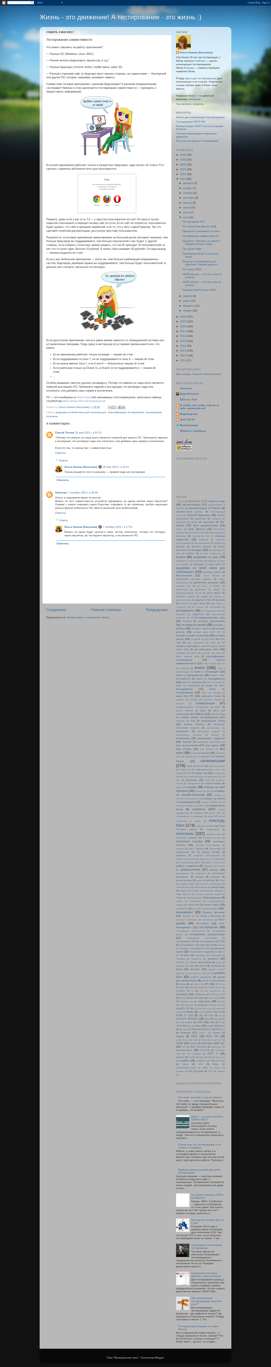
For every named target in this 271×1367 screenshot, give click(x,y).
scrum (179, 1040)
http (201, 1015)
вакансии (203, 539)
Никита (179, 773)
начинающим (153, 412)
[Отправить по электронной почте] (110, 407)
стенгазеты (182, 908)
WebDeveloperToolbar (186, 1068)
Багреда (189, 67)
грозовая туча (183, 586)
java (207, 1019)
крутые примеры (184, 710)
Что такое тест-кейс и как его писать (200, 1097)
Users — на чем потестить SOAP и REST (207, 1118)
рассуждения (182, 873)
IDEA (211, 1015)
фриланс (180, 966)
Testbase (199, 60)
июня (186, 212)
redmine (216, 1033)
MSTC (209, 1029)
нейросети (185, 770)
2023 (183, 169)
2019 (183, 321)
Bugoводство (189, 414)
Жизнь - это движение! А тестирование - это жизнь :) (120, 17)
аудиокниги (209, 522)
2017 (183, 331)
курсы (203, 710)
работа (197, 862)
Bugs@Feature (189, 393)
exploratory (204, 1001)
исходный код (197, 639)
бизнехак (181, 536)
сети (188, 894)
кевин (218, 653)
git (199, 1005)
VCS (200, 1064)
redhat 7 (203, 1033)
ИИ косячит (198, 607)
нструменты (219, 773)
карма (194, 653)
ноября (188, 188)
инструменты (185, 610)
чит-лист (189, 973)
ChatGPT (180, 991)
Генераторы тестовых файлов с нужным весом (206, 1274)
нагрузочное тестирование (198, 756)
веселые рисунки (201, 546)
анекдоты (216, 519)
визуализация (215, 550)
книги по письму (214, 682)
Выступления (184, 575)
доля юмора (214, 593)
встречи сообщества (210, 553)
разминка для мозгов (214, 866)
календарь (181, 653)
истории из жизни (194, 624)
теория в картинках (210, 916)
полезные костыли (212, 838)
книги (200, 667)
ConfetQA (181, 994)
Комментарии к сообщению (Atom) (88, 617)
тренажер (180, 959)
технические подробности (204, 952)
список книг (193, 904)
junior (188, 1026)
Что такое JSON (191, 269)
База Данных (196, 529)
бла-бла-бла (198, 536)
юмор (182, 984)
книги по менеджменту (210, 678)
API (206, 984)
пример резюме (211, 852)
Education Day (186, 1001)
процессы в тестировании (212, 859)
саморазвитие (200, 887)
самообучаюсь (183, 887)
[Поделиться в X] (117, 407)
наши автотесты (195, 766)
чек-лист (195, 969)
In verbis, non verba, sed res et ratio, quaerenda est (199, 407)
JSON (179, 1026)
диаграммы (200, 589)
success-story (184, 1050)
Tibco (201, 1057)
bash (182, 987)
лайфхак (199, 714)
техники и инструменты (192, 948)
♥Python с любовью (193, 431)
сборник (183, 891)
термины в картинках (186, 920)
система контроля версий (208, 894)
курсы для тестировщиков (200, 78)
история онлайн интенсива (192, 635)
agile (192, 984)
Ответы (63, 460)
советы (179, 901)
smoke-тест (216, 1040)
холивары (216, 966)
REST (194, 1036)
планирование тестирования (189, 816)
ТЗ (223, 952)
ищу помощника (195, 643)
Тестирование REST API (190, 121)
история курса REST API (206, 632)
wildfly (205, 1068)
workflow (180, 1071)
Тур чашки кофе (192, 248)
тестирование (208, 927)
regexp (180, 1036)
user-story (220, 1060)
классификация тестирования (126, 412)
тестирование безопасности (190, 931)
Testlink (191, 1057)
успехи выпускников (200, 962)
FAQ (219, 1001)
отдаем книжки (213, 783)
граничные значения (206, 582)
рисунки (210, 880)
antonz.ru (186, 388)
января (187, 310)
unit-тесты (220, 1057)
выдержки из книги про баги (189, 561)
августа (188, 202)
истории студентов (201, 628)
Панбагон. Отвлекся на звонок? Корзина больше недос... (201, 242)
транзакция (200, 955)
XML (190, 1071)
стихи (194, 909)
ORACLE (220, 1029)
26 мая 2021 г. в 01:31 (88, 432)
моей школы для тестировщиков (84, 400)
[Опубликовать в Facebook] (120, 407)
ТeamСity (180, 962)
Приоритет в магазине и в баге (201, 231)
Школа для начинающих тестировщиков (200, 117)
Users (185, 1064)
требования (215, 955)
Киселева (194, 99)
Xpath (200, 1071)
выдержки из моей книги (207, 564)
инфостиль (198, 614)
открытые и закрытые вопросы (190, 806)
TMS (210, 1057)
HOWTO (209, 1012)
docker (211, 998)
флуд (218, 962)
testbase (180, 1057)
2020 (183, 316)
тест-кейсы (202, 923)
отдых (179, 787)
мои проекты (206, 749)
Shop (203, 1040)
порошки (180, 849)
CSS (222, 994)
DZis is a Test (188, 399)
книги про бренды (211, 693)
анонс (194, 522)
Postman (185, 1032)
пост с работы (197, 848)
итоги (212, 639)
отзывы (191, 787)
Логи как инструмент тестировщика (197, 141)
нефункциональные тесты (208, 770)
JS (220, 1022)
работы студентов (187, 866)
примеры (181, 855)
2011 (183, 360)
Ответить (60, 453)
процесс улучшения (185, 859)
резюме (199, 877)
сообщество (195, 901)
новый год (201, 773)
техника (221, 945)
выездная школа (212, 572)
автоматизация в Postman (205, 508)
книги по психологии (188, 685)
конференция (205, 703)
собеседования (211, 897)
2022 (183, 174)
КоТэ (217, 707)
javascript (217, 1019)
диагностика (181, 589)
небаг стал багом (217, 766)
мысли (205, 753)
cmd (201, 991)
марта (187, 300)
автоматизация (191, 504)
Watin (216, 1064)
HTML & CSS (184, 1015)
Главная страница (106, 610)
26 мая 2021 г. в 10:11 (116, 467)
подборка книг (202, 826)
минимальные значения (189, 735)
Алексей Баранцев (198, 515)
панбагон (198, 809)
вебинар (218, 543)
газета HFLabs (211, 575)
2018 (183, 326)
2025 (183, 159)
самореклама (218, 887)
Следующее (56, 610)
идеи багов (199, 603)
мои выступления (187, 745)
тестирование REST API (212, 941)
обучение (191, 780)
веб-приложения (202, 543)
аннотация (181, 522)
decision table (197, 998)
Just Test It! (187, 419)
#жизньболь (194, 501)
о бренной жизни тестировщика (202, 777)
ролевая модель (187, 884)
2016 (183, 336)
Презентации (215, 849)
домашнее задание (185, 596)
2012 (183, 355)
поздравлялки (212, 829)
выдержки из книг (205, 557)
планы (211, 816)
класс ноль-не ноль (187, 656)
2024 (183, 164)
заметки (184, 603)
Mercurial (183, 1029)
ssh (183, 1047)
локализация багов (213, 720)
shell (195, 1040)
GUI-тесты (207, 1008)
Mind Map (196, 1029)
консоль (193, 700)
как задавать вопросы (207, 646)
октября (188, 193)
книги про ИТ (184, 696)
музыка (193, 753)
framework (189, 1005)
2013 (183, 350)
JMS (212, 1022)
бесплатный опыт (196, 532)
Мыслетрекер (189, 425)
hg (200, 1012)
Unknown (61, 492)
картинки (206, 653)
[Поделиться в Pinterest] (124, 407)
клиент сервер (210, 663)
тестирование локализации (202, 938)
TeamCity (205, 1050)
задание (204, 596)
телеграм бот (188, 916)
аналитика (200, 518)
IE (220, 1015)
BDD (191, 987)
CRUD (213, 994)
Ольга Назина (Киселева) (80, 467)
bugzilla (200, 987)
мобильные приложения (209, 742)
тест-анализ (207, 920)
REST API (212, 1036)
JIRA (200, 1022)
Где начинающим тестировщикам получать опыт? (206, 1301)
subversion (216, 1047)
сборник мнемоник (200, 891)
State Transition (198, 1047)
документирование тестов (188, 593)
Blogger (159, 1357)
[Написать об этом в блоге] (113, 407)
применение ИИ (185, 852)
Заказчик (220, 600)
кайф (213, 643)
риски (199, 880)
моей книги (84, 397)
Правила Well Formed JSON (199, 290)
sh (187, 1040)
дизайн (216, 589)
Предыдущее (157, 610)
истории (187, 621)
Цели (179, 969)
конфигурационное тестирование (192, 707)
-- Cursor (180, 501)
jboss (178, 1022)
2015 (183, 341)
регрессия (200, 873)
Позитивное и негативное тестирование (206, 1246)
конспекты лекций (212, 700)
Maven (221, 1026)
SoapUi (193, 1043)
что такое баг (203, 973)
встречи (190, 553)
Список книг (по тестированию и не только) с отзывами (199, 1146)
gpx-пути (217, 1005)
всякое (180, 557)
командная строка (211, 696)
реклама (215, 877)
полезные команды (186, 837)
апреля (188, 296)
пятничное (185, 862)
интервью (180, 614)
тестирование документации (207, 934)
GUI (196, 1008)
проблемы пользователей (207, 855)
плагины (198, 813)
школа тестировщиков (213, 980)
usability (184, 1060)
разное (214, 869)
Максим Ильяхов (194, 724)
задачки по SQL (203, 600)
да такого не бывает (208, 586)
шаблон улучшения (201, 977)
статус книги (211, 904)
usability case (203, 1060)
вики (178, 553)
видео (198, 550)
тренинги (212, 958)
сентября (189, 197)
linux (198, 1025)
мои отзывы (184, 749)
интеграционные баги (211, 611)
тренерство (196, 959)
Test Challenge (194, 1054)
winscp (217, 1068)
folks (178, 1005)
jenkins (188, 1022)
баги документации (205, 525)
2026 (183, 154)
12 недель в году (215, 501)
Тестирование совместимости (200, 236)
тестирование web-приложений (196, 945)
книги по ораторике (192, 682)
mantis (210, 1026)
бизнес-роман (215, 532)
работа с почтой (213, 862)
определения (193, 783)
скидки (179, 898)
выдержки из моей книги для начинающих (80, 412)
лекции (221, 714)
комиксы (180, 700)
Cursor (182, 998)
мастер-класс (213, 728)
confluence (200, 994)
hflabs (189, 1012)
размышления (190, 869)
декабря (188, 183)
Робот (222, 880)
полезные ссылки (189, 841)
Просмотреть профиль (190, 104)
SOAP (179, 1043)
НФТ (181, 777)
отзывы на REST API (211, 802)
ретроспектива (184, 880)
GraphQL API (183, 1008)
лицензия (180, 721)
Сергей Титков (64, 432)
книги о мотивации (206, 671)
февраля (189, 305)
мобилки (187, 742)
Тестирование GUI (193, 221)
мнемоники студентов (211, 738)
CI (192, 991)
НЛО (189, 773)
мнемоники (183, 738)
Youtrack (221, 1071)
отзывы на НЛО (203, 791)
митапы (215, 735)
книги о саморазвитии (189, 675)
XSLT (210, 1071)
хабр (191, 966)
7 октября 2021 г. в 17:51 (118, 527)
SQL (222, 1043)
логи (192, 721)
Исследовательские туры (209, 617)
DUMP (221, 998)
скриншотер (192, 898)
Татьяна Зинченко (213, 912)
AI (199, 984)
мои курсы (212, 745)
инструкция (215, 607)
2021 (183, 179)
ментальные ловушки (208, 731)
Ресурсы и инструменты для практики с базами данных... (200, 263)
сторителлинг (207, 909)
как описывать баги (206, 649)
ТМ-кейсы (185, 955)
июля (186, 207)
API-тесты (220, 984)
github (206, 1005)
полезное (52, 416)
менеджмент (182, 731)
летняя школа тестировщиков (199, 717)
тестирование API (185, 941)
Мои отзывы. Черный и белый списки (198, 374)
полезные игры (213, 834)
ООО (207, 780)
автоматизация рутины (189, 511)
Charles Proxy (215, 987)
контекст (180, 703)
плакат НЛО (215, 813)
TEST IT (212, 1053)
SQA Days (207, 1043)
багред (179, 529)
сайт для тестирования (210, 884)
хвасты (202, 966)
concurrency (215, 991)
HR (219, 1012)
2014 (183, 345)
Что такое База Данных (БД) (199, 226)
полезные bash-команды (207, 845)
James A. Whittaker (187, 1018)
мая (186, 217)
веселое (180, 546)
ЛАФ (213, 714)
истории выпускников (211, 621)
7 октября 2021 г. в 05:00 (83, 492)
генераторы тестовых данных (193, 579)
